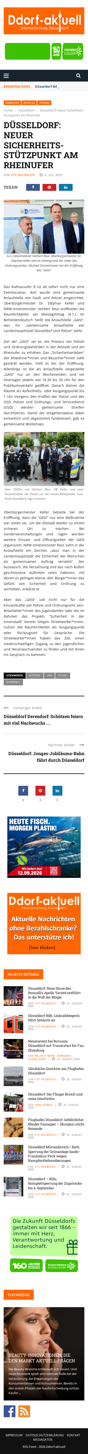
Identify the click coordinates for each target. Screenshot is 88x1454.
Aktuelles (29, 102)
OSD (49, 675)
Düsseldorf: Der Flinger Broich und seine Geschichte (55, 1096)
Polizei (62, 675)
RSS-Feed (29, 1446)
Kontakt (73, 1435)
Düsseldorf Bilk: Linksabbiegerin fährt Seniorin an (54, 1017)
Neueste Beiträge (23, 974)
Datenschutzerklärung (45, 1435)
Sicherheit (13, 682)
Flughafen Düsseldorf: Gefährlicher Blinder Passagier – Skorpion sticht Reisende (56, 1124)
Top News (44, 102)
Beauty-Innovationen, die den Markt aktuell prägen (42, 1358)
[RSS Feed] (24, 1411)
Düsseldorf (12, 102)
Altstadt (35, 675)
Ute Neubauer (23, 175)
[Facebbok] (9, 1411)
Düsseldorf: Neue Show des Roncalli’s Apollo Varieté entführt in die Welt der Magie (54, 992)
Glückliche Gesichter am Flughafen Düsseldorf (56, 1070)
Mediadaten (42, 1440)
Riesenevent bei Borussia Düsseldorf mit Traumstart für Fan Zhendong (56, 1045)
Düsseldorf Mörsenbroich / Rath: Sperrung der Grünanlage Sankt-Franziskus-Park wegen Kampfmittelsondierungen (54, 1154)
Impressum (14, 1435)
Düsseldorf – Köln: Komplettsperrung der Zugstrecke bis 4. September (55, 1183)
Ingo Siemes (44, 1105)
